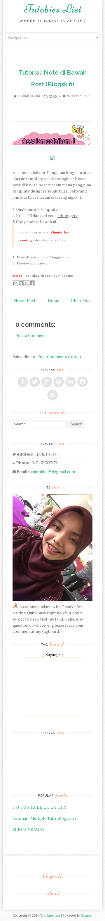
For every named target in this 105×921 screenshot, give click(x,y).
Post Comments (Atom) (59, 356)
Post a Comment (30, 335)
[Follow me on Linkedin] (70, 382)
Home (53, 300)
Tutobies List (52, 9)
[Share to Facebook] (32, 283)
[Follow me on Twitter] (34, 382)
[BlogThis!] (21, 283)
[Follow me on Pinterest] (58, 382)
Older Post (81, 300)
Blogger (87, 915)
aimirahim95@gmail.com (52, 471)
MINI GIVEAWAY (29, 829)
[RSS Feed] (52, 395)
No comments (78, 96)
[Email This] (15, 283)
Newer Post (25, 300)
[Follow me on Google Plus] (46, 382)
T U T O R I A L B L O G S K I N (39, 807)
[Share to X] (26, 283)
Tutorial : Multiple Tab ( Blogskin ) (44, 818)
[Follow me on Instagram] (82, 382)
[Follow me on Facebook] (23, 382)
